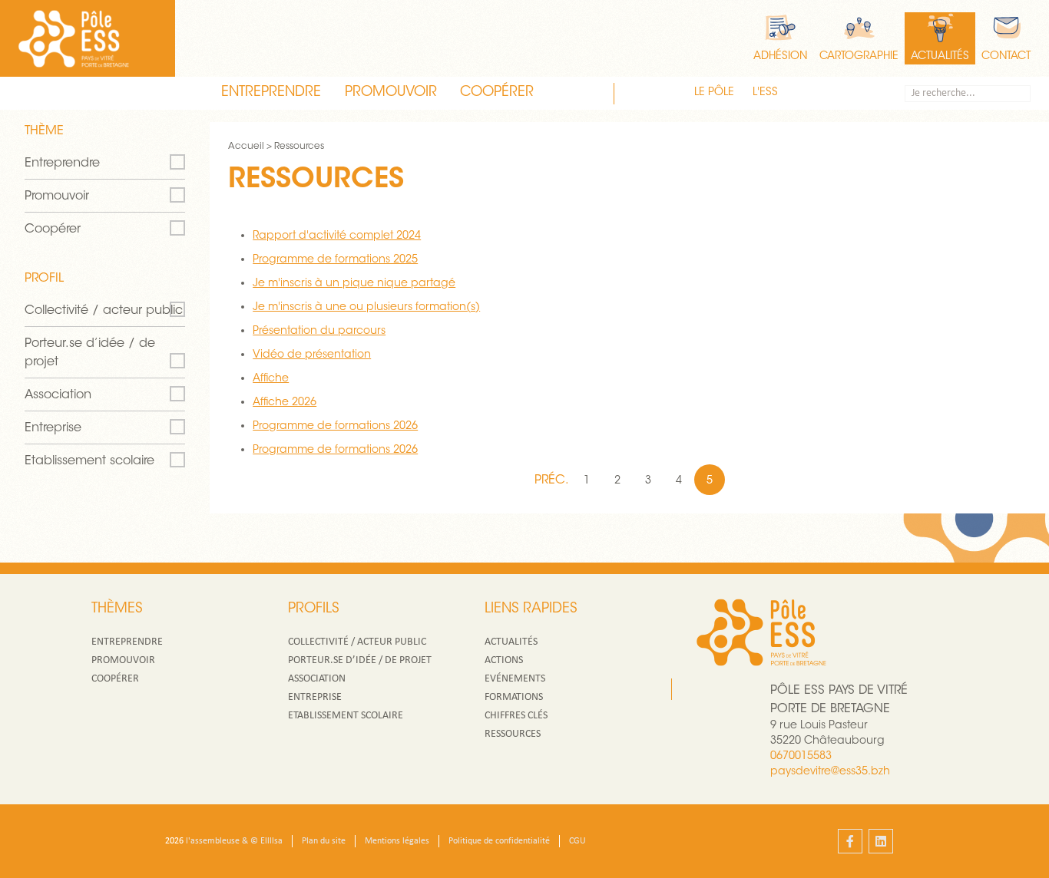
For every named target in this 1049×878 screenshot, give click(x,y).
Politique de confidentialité (499, 841)
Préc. (552, 480)
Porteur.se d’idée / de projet (90, 353)
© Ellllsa (266, 841)
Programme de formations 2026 (335, 426)
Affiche (271, 379)
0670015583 (801, 756)
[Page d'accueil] (73, 39)
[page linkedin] (881, 841)
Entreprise (53, 428)
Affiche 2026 (284, 403)
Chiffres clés (516, 715)
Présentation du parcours (319, 331)
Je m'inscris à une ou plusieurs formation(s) (366, 307)
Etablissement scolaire (89, 461)
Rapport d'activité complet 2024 (337, 236)
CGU (577, 841)
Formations (514, 697)
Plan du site (324, 841)
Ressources (513, 734)
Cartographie (858, 56)
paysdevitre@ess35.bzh (830, 772)
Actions (504, 660)
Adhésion (780, 56)
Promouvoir (391, 93)
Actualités (940, 56)
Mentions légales (397, 841)
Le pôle (714, 92)
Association (58, 395)
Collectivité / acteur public (104, 311)
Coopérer (497, 93)
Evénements (515, 679)
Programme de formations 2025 (335, 260)
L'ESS (765, 92)
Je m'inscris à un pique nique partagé (354, 284)
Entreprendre (271, 93)
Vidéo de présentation (312, 355)
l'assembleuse (213, 841)
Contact (1006, 56)
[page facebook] (850, 841)
